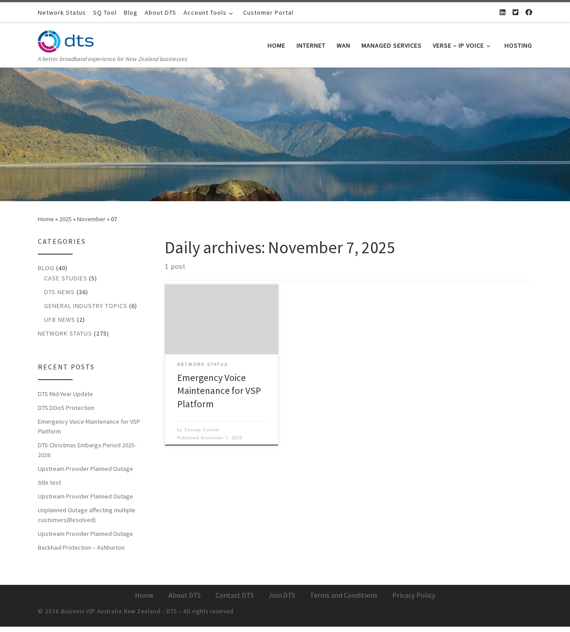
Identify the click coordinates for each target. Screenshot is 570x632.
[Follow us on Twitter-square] (515, 12)
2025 (65, 219)
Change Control (202, 430)
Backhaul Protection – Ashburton (81, 547)
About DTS (184, 595)
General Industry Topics (85, 306)
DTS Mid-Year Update (65, 394)
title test (49, 482)
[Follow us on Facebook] (528, 12)
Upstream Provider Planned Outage (85, 469)
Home (46, 219)
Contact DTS (235, 595)
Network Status (65, 333)
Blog (46, 268)
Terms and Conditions (344, 595)
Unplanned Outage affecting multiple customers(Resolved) (86, 515)
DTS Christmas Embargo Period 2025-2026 (87, 450)
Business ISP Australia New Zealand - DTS (119, 611)
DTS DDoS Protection (66, 408)
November (91, 219)
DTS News (59, 292)
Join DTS (282, 595)
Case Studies (65, 278)
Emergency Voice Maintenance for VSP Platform (219, 391)
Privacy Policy (414, 595)
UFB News (59, 320)
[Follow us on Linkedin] (502, 12)
